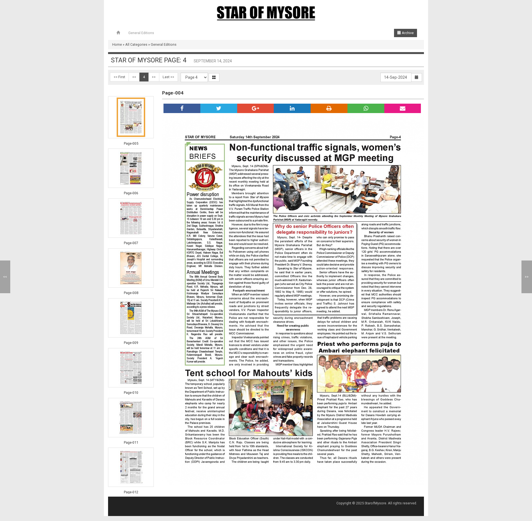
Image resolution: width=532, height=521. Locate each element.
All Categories (136, 44)
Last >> (168, 77)
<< (134, 77)
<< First (119, 77)
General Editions (141, 33)
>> (154, 77)
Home (117, 44)
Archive (407, 33)
